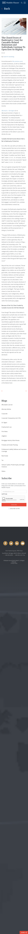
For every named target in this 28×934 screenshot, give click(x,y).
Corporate (4, 414)
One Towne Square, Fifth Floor (14, 551)
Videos (3, 471)
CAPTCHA (4, 494)
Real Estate (5, 456)
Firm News (5, 431)
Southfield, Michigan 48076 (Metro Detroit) (14, 553)
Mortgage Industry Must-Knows (10, 440)
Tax (2, 460)
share (23, 932)
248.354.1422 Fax (20, 555)
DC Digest (4, 422)
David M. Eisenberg (8, 57)
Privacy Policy (14, 563)
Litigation (4, 436)
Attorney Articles (6, 409)
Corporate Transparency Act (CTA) (11, 418)
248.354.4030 (9, 555)
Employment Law (7, 427)
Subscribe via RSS (15, 508)
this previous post (17, 61)
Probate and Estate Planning (10, 445)
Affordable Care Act (7, 405)
